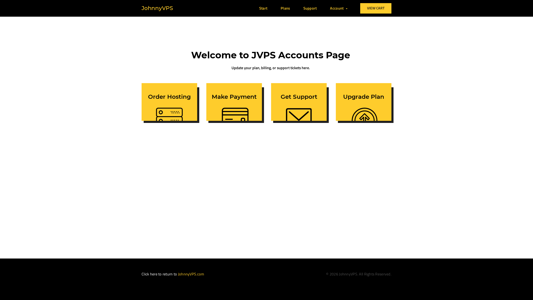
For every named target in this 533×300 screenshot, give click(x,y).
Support (310, 8)
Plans (285, 8)
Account (337, 8)
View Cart (376, 8)
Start (263, 8)
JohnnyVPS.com (191, 274)
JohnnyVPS (157, 8)
